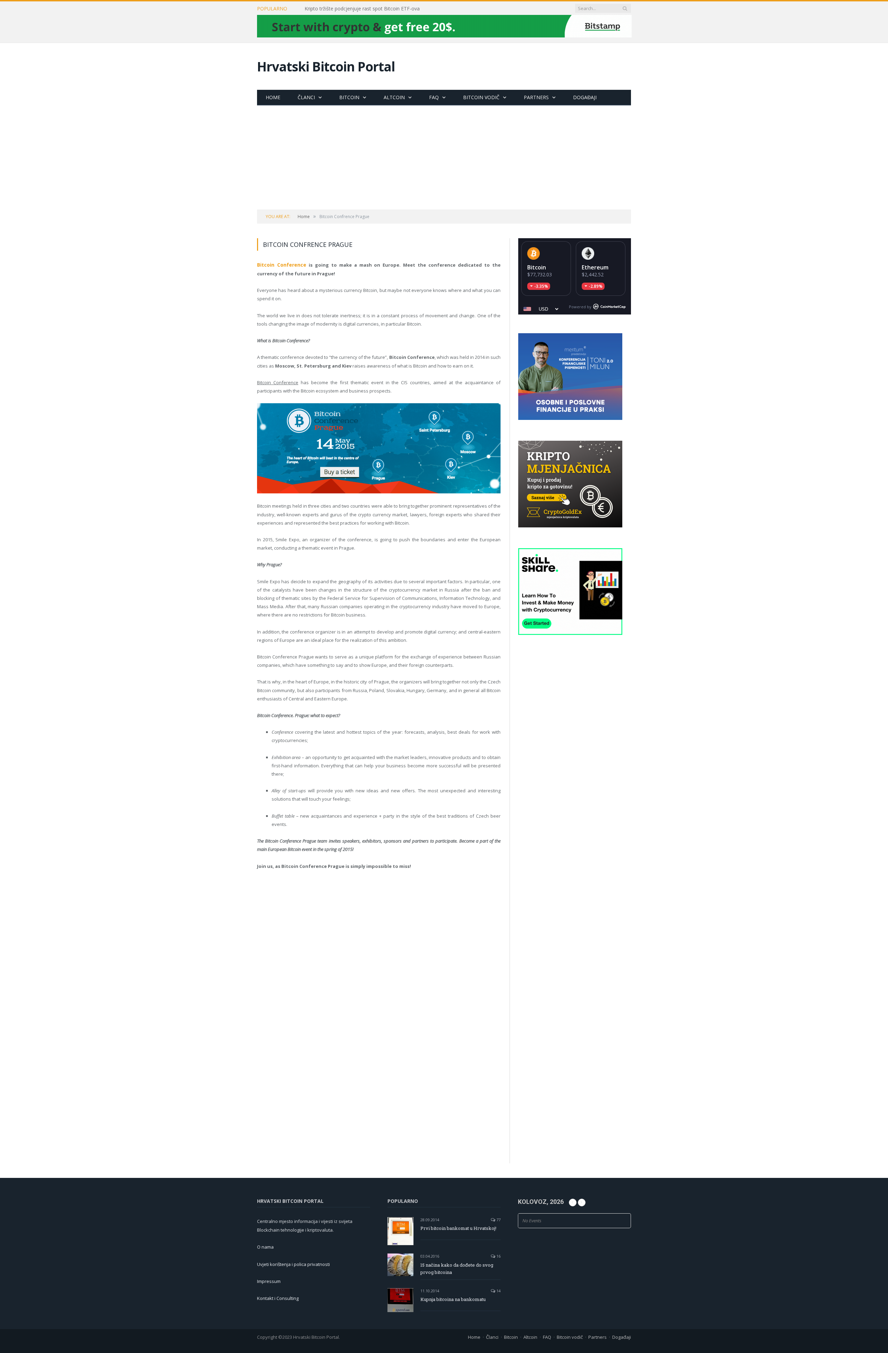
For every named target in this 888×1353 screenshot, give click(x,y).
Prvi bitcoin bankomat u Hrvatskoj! (458, 1228)
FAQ (434, 97)
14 (498, 1290)
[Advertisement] (444, 157)
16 (498, 1256)
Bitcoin (349, 97)
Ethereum (595, 267)
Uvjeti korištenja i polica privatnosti (293, 1264)
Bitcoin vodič (481, 97)
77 (498, 1219)
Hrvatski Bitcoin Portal (326, 66)
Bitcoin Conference (279, 264)
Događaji (585, 97)
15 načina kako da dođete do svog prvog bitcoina (456, 1268)
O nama (265, 1247)
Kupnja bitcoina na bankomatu (453, 1299)
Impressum (269, 1281)
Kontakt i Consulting (278, 1298)
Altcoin (394, 97)
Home (273, 97)
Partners (536, 97)
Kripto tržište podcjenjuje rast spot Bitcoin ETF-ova (362, 9)
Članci (306, 97)
